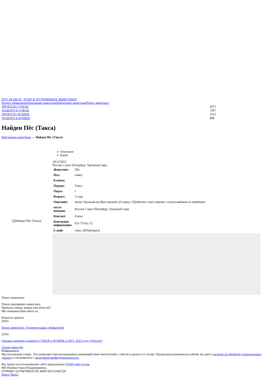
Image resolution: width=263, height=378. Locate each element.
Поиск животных (97, 103)
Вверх (6, 374)
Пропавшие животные (42, 103)
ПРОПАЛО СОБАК (15, 106)
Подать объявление (14, 103)
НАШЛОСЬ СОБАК (15, 110)
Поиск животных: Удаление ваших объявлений (33, 327)
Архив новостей (12, 347)
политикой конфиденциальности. (57, 357)
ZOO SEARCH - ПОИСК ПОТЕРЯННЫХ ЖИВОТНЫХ (39, 99)
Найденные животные (71, 103)
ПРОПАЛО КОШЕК (15, 114)
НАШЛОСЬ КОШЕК (16, 118)
